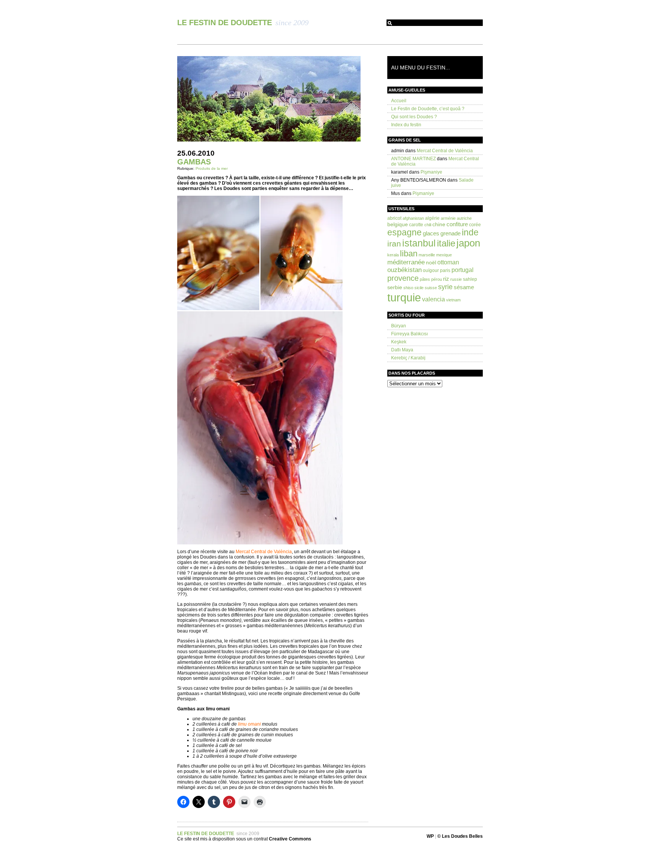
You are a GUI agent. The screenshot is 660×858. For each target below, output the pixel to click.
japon (468, 243)
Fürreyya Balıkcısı (409, 333)
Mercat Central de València (445, 150)
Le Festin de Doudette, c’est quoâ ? (427, 108)
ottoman (448, 262)
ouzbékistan (404, 270)
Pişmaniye (431, 172)
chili (427, 224)
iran (394, 243)
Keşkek (398, 341)
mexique (444, 255)
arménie (448, 218)
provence (403, 278)
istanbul (419, 243)
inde (470, 232)
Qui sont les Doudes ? (414, 116)
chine (438, 224)
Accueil (398, 100)
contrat (282, 839)
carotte (416, 224)
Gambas (194, 162)
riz (446, 278)
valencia (433, 299)
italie (446, 243)
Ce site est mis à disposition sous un (215, 839)
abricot (394, 218)
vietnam (453, 300)
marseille (427, 255)
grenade (450, 233)
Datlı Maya (402, 350)
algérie (432, 218)
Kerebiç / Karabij (408, 358)
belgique (397, 224)
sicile (419, 287)
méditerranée (406, 262)
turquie (404, 297)
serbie (394, 287)
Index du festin (406, 124)
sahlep (470, 279)
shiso (408, 287)
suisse (431, 287)
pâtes (425, 279)
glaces (431, 233)
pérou (436, 279)
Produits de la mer (212, 168)
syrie (445, 287)
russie (456, 279)
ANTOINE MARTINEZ (413, 158)
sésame (464, 287)
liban (408, 253)
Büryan (398, 325)
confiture (457, 224)
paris (445, 270)
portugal (462, 269)
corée (475, 224)
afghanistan (413, 218)
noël (431, 262)
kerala (393, 255)
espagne (404, 232)
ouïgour (431, 270)
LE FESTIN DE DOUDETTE (225, 22)
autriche (464, 218)
